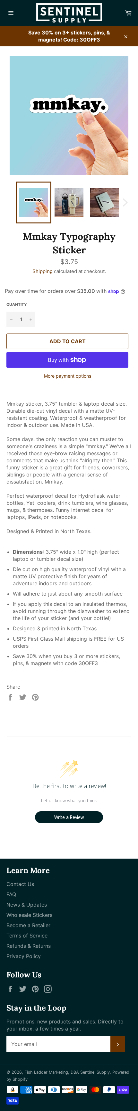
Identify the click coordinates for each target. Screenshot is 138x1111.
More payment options (67, 376)
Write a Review (69, 817)
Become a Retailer (28, 925)
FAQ (11, 894)
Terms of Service (26, 935)
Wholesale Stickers (29, 915)
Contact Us (20, 884)
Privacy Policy (23, 956)
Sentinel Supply (95, 1072)
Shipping (42, 271)
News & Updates (26, 904)
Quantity (16, 304)
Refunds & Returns (28, 946)
